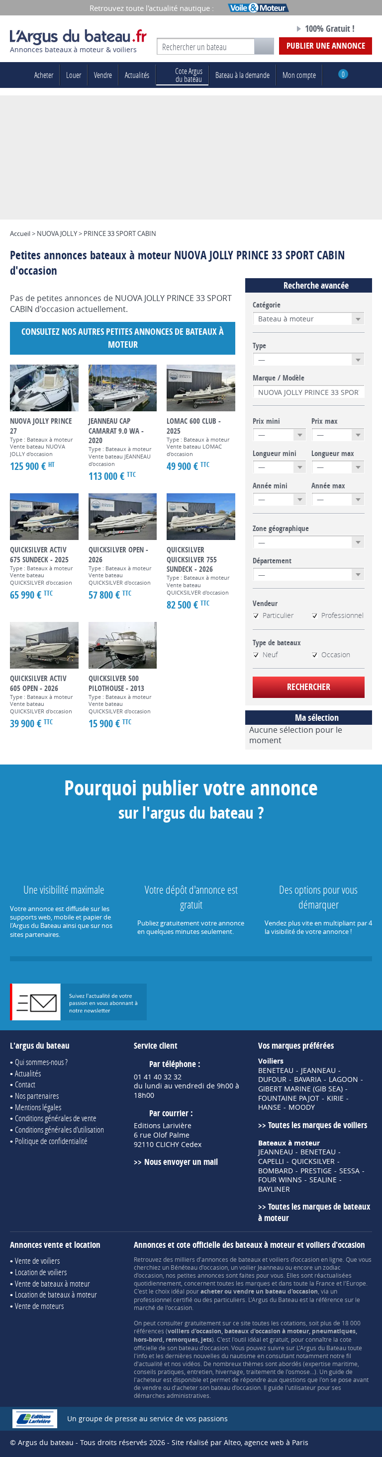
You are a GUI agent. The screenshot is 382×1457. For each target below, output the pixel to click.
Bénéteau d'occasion (199, 1267)
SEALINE (323, 1179)
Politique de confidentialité (51, 1141)
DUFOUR (272, 1079)
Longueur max (332, 454)
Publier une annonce (325, 45)
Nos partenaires (37, 1095)
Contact (25, 1084)
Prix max (324, 421)
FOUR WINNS (280, 1179)
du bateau (188, 75)
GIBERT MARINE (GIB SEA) (300, 1088)
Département (272, 561)
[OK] (264, 46)
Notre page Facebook (269, 29)
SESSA (349, 1170)
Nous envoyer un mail (180, 1161)
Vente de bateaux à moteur (52, 1283)
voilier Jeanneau (261, 1267)
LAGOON (343, 1079)
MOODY (301, 1107)
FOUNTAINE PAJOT (288, 1098)
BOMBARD (275, 1170)
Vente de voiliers (37, 1260)
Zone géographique (281, 529)
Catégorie (267, 305)
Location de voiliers (41, 1272)
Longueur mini (274, 454)
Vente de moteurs (39, 1305)
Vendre (103, 75)
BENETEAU (275, 1070)
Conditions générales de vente (55, 1118)
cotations (293, 1323)
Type (259, 346)
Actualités (137, 75)
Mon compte (299, 75)
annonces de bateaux (231, 1259)
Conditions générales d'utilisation (59, 1129)
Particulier (278, 615)
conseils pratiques (159, 1372)
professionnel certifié (163, 1300)
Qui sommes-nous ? (41, 1062)
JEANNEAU (318, 1070)
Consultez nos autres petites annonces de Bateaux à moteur (122, 338)
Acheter (43, 75)
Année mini (270, 486)
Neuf (270, 654)
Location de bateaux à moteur (56, 1294)
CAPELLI (271, 1161)
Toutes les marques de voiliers (317, 1125)
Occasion (335, 654)
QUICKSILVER (313, 1161)
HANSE (269, 1107)
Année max (328, 486)
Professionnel (342, 615)
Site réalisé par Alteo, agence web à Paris (240, 1442)
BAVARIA (307, 1079)
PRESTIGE (316, 1170)
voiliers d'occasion (294, 1259)
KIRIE (335, 1098)
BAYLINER (274, 1189)
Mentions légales (38, 1107)
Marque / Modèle (278, 378)
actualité (151, 1364)
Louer (73, 75)
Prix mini (266, 421)
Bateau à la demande (242, 75)
